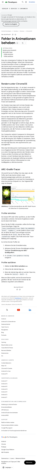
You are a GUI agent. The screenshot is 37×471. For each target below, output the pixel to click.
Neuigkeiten (4, 329)
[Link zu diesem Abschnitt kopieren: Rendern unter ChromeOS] (29, 84)
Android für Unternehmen (8, 321)
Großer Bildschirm (6, 363)
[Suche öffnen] (23, 2)
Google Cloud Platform (7, 449)
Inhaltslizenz (18, 298)
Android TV (4, 374)
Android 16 (4, 383)
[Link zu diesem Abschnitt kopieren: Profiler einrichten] (17, 213)
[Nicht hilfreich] (15, 34)
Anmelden (32, 2)
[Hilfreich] (12, 34)
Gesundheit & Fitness (7, 347)
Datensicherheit (5, 324)
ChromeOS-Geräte (6, 368)
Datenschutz (4, 353)
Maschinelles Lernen (6, 345)
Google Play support (6, 428)
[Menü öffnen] (2, 2)
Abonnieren (30, 462)
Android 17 (4, 381)
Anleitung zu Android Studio (9, 404)
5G (2, 356)
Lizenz (12, 458)
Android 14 (4, 389)
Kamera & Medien (6, 350)
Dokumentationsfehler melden (9, 425)
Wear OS (3, 365)
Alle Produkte (5, 452)
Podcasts (3, 335)
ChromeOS (24, 8)
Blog (2, 332)
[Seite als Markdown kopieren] (22, 43)
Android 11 (4, 397)
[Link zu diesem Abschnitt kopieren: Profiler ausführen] (17, 263)
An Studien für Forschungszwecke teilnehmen (14, 430)
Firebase (3, 447)
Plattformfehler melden (7, 422)
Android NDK (5, 415)
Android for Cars (5, 371)
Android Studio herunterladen (9, 412)
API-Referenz (5, 410)
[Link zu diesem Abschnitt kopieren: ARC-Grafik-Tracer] (22, 170)
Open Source (5, 327)
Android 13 (4, 392)
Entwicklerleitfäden (6, 407)
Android (3, 319)
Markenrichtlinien (20, 458)
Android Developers (6, 31)
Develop (5, 8)
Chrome (3, 444)
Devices (14, 8)
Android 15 (4, 386)
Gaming (3, 342)
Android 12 (4, 394)
